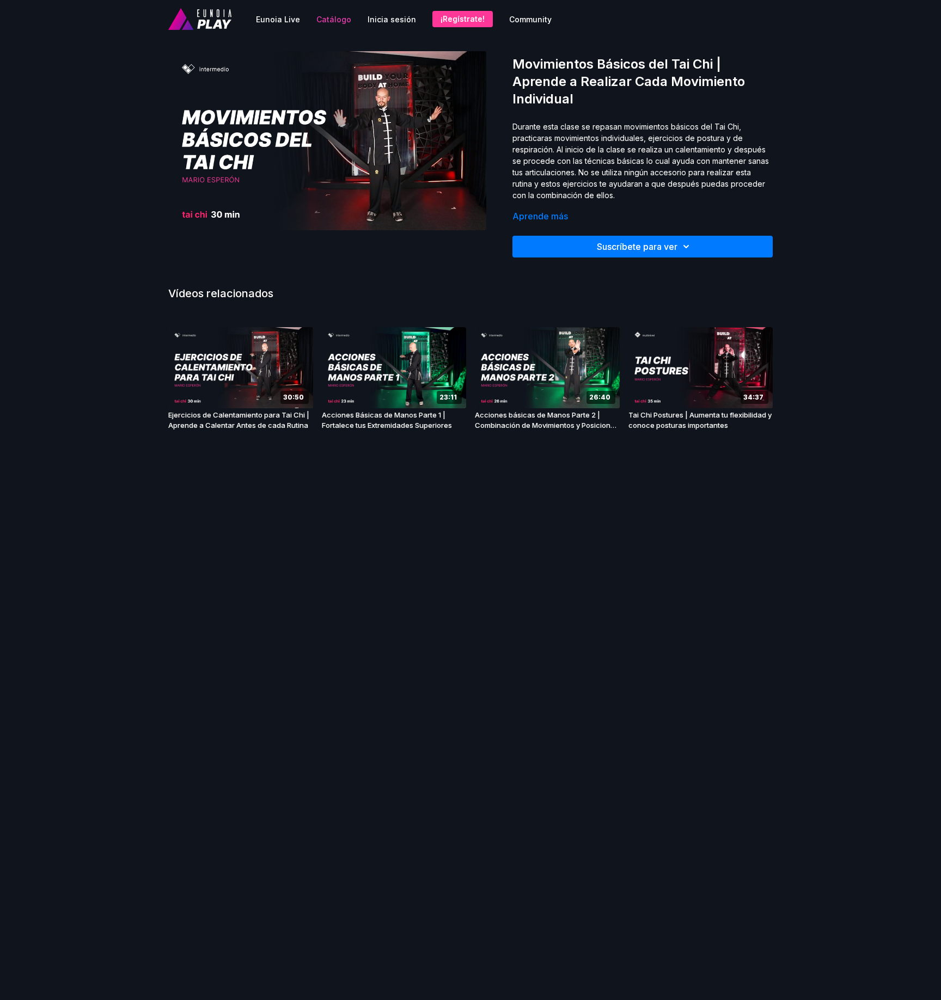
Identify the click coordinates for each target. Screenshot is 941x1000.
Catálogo (333, 19)
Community (530, 19)
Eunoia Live (278, 19)
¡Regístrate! (463, 18)
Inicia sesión (392, 19)
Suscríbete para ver (637, 246)
